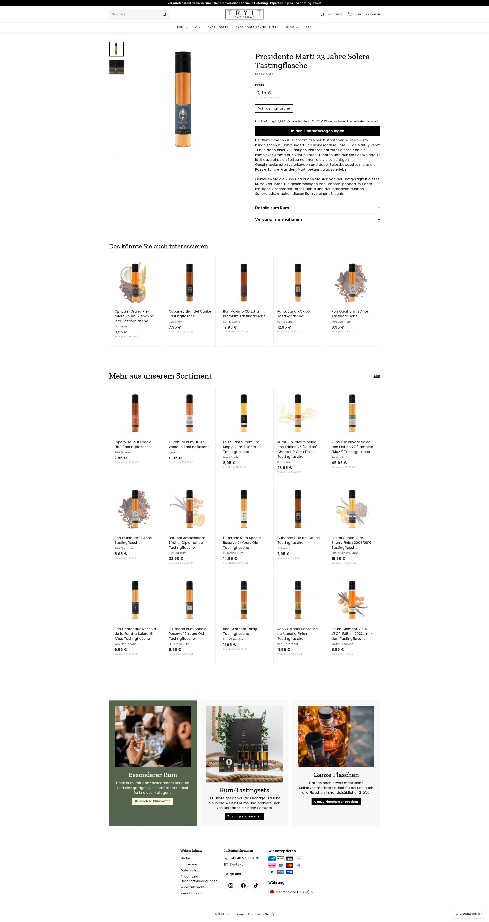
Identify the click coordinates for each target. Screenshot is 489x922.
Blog (290, 27)
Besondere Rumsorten (153, 801)
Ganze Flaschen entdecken (336, 802)
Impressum (189, 864)
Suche (185, 858)
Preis (259, 85)
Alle (376, 376)
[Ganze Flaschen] (336, 736)
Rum (181, 27)
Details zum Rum (272, 207)
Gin (198, 27)
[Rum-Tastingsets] (244, 744)
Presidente (264, 74)
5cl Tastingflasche (274, 108)
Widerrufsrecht (193, 887)
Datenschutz (191, 870)
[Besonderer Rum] (153, 736)
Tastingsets (218, 27)
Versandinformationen (278, 219)
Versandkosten (298, 121)
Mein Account (191, 893)
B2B (309, 27)
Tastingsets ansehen (244, 816)
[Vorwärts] (116, 153)
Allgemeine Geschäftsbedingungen (199, 878)
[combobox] (139, 14)
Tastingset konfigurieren (257, 27)
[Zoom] (184, 99)
